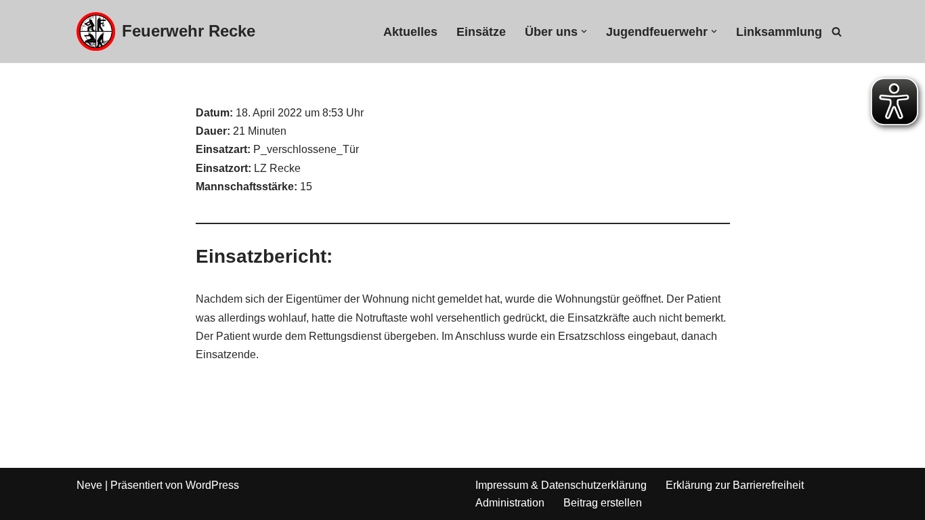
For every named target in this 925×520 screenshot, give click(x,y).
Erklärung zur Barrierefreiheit (735, 485)
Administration (509, 502)
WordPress (212, 485)
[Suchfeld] (837, 31)
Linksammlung (779, 32)
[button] (584, 31)
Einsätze (481, 32)
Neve (89, 485)
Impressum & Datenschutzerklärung (561, 485)
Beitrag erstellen (602, 502)
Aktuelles (410, 32)
